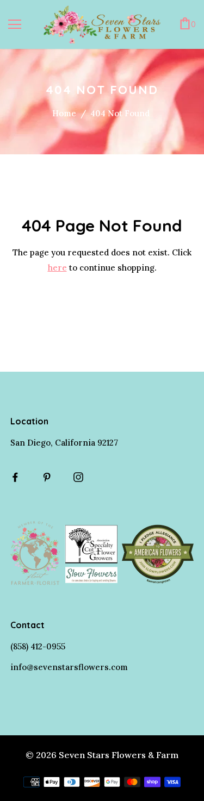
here (57, 267)
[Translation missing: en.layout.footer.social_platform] (18, 477)
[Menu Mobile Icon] (14, 24)
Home (64, 113)
